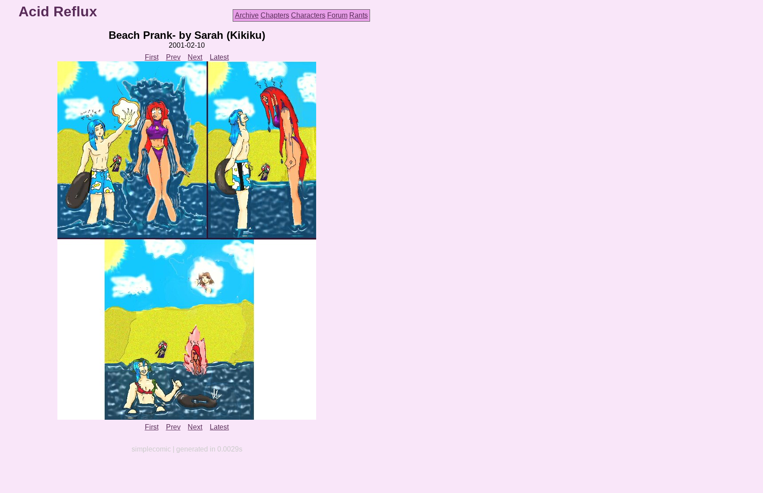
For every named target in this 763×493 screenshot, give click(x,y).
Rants (358, 15)
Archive (247, 15)
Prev (173, 57)
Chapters (275, 15)
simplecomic (151, 449)
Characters (308, 15)
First (152, 57)
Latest (219, 57)
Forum (337, 15)
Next (195, 57)
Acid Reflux (58, 11)
